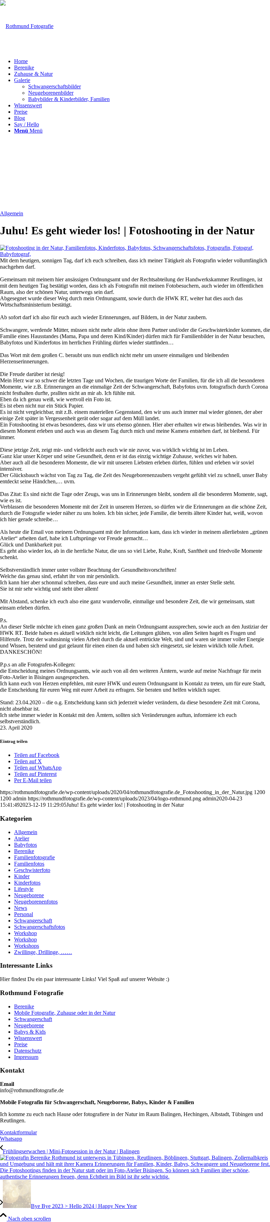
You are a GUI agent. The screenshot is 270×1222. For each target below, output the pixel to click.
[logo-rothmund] (26, 26)
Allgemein (11, 213)
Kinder (22, 876)
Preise (20, 1044)
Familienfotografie (34, 857)
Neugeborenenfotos (36, 902)
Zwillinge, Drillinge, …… (43, 952)
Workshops (26, 946)
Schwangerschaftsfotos (39, 927)
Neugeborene (29, 895)
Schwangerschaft (33, 921)
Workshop (25, 933)
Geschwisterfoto (32, 870)
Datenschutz (27, 1051)
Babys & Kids (30, 1032)
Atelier (21, 838)
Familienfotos (29, 864)
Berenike (24, 851)
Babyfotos (25, 845)
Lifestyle (23, 889)
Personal (23, 914)
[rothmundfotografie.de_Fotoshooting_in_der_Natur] (135, 254)
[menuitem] (142, 61)
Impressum (26, 1057)
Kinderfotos (27, 883)
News (20, 908)
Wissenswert (28, 1038)
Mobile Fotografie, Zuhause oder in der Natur (64, 1013)
